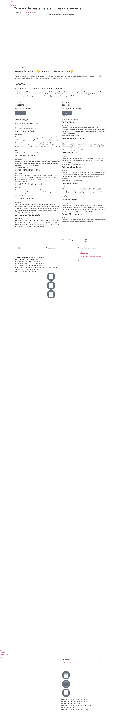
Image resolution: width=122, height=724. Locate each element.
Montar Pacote (4, 654)
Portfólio (3, 652)
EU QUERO (20, 113)
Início (1, 650)
